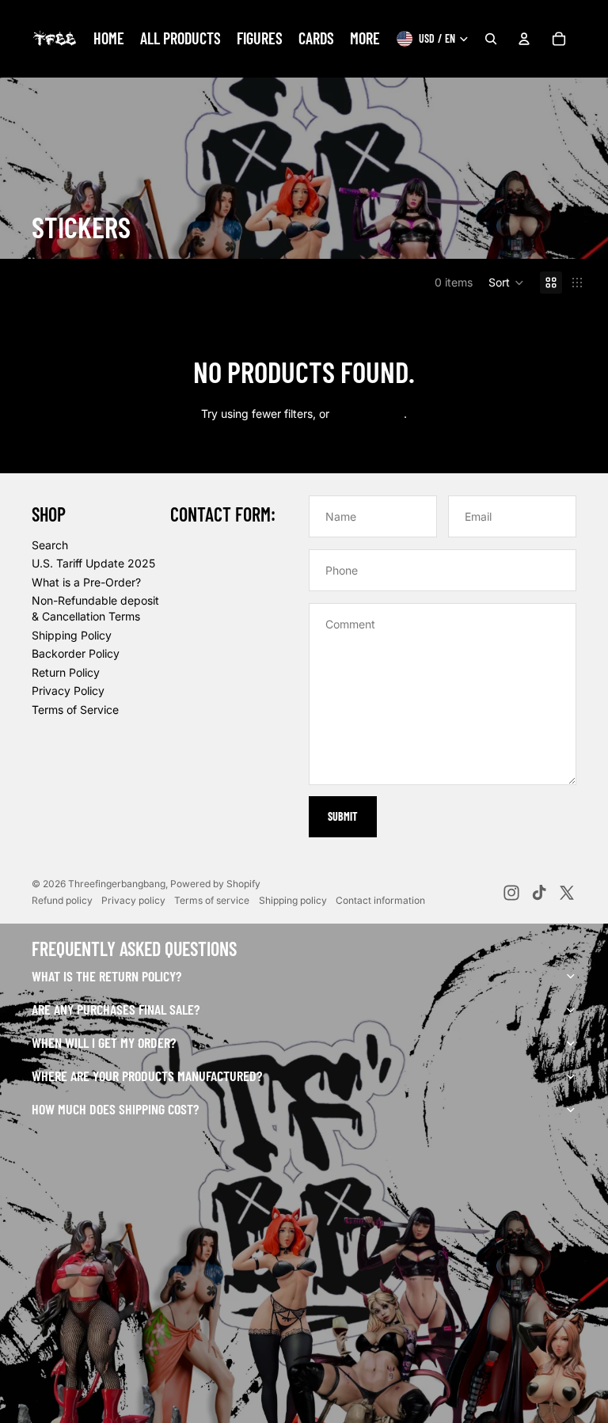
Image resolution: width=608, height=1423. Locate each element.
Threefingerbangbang (116, 884)
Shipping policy (293, 900)
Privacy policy (133, 900)
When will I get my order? (104, 1042)
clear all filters (368, 413)
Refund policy (62, 900)
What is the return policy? (106, 976)
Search (50, 545)
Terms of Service (75, 709)
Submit (343, 816)
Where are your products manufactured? (147, 1075)
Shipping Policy (72, 635)
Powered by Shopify (215, 884)
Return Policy (66, 672)
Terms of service (211, 900)
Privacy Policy (68, 690)
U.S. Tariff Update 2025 (93, 563)
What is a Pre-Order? (86, 582)
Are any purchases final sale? (116, 1009)
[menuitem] (108, 38)
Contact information (380, 900)
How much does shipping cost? (115, 1109)
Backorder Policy (76, 653)
